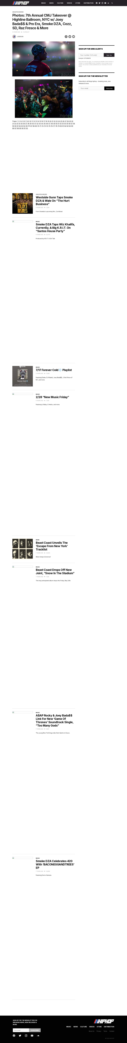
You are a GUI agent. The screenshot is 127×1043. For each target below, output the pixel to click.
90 (23, 128)
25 (61, 121)
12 (34, 121)
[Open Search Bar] (112, 3)
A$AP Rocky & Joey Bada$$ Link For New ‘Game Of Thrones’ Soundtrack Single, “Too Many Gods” (55, 720)
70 (38, 126)
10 (30, 121)
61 (18, 126)
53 (63, 123)
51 (58, 123)
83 (67, 126)
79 (59, 126)
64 (24, 126)
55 (67, 123)
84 (70, 126)
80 (61, 126)
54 (65, 123)
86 (13, 128)
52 (61, 123)
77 (54, 126)
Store (77, 3)
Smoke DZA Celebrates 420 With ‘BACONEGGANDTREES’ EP (55, 864)
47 (49, 123)
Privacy (99, 1031)
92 (27, 128)
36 (24, 123)
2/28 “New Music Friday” (52, 397)
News (51, 3)
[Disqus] (43, 163)
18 (46, 121)
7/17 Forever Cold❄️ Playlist (54, 370)
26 (63, 121)
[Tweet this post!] (69, 36)
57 (72, 123)
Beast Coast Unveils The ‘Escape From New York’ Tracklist (52, 546)
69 (36, 126)
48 (52, 123)
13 (36, 121)
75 (49, 126)
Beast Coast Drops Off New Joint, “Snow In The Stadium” (55, 571)
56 (69, 123)
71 (40, 126)
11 (32, 121)
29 (70, 121)
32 (15, 123)
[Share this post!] (66, 36)
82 (65, 126)
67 (31, 126)
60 (15, 126)
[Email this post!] (73, 36)
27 (65, 121)
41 (35, 123)
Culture (60, 3)
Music (43, 3)
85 (72, 126)
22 (54, 121)
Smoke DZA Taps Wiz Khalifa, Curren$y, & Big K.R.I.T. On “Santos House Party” (55, 228)
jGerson (20, 36)
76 (52, 126)
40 (33, 123)
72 (43, 126)
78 (56, 126)
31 (13, 123)
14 (38, 121)
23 (57, 121)
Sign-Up (109, 55)
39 (31, 123)
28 (68, 121)
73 (45, 126)
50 (56, 123)
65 (27, 126)
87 (16, 128)
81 (63, 126)
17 (44, 121)
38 (28, 123)
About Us (91, 1031)
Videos (69, 3)
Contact (111, 1031)
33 (17, 123)
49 (54, 123)
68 (34, 126)
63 (22, 126)
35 (22, 123)
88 (18, 128)
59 (13, 126)
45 (45, 123)
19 (48, 121)
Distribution (88, 3)
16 (42, 121)
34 (19, 123)
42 (37, 123)
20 (50, 121)
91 (25, 128)
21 (52, 121)
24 (59, 121)
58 (74, 123)
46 (47, 123)
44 (42, 123)
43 (40, 123)
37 (26, 123)
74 (47, 126)
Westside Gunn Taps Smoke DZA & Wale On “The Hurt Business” (54, 201)
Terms (105, 1031)
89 (20, 128)
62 (20, 126)
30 (72, 121)
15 (40, 121)
